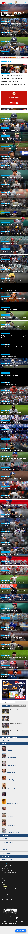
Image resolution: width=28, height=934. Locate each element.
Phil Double (10, 816)
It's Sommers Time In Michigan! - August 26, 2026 (12, 78)
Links (3, 882)
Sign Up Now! (5, 740)
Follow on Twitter (6, 895)
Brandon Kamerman (12, 765)
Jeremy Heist (11, 788)
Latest (14, 705)
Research (4, 849)
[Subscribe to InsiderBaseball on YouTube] (14, 103)
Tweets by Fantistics (7, 859)
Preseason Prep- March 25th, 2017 (17, 730)
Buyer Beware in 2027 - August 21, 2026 (10, 81)
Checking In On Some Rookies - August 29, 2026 (11, 75)
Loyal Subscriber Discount (9, 889)
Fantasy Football (6, 868)
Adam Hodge (10, 750)
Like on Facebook (6, 897)
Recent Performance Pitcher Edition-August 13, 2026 (13, 84)
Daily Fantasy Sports (7, 870)
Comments (22, 705)
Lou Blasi (9, 796)
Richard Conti (11, 825)
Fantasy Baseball (6, 866)
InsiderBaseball (13, 98)
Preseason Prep (6, 846)
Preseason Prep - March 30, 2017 (16, 710)
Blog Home (5, 838)
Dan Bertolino (11, 772)
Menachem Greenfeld (13, 803)
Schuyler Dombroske (13, 832)
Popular (6, 705)
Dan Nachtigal (11, 780)
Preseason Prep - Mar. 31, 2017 (16, 723)
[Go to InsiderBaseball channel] (14, 93)
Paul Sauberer (11, 810)
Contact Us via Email (7, 899)
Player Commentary (7, 842)
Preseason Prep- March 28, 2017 (16, 717)
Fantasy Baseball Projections (9, 872)
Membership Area (7, 853)
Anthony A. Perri (11, 757)
